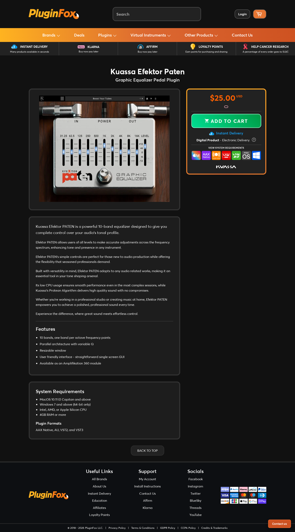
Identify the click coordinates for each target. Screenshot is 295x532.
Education (99, 500)
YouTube (195, 515)
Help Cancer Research (270, 47)
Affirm (152, 47)
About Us (99, 486)
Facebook (195, 479)
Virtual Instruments (148, 35)
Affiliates (99, 508)
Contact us (279, 523)
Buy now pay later (88, 51)
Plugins (105, 35)
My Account (147, 479)
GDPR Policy (167, 527)
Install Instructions (147, 486)
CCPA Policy (188, 527)
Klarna (93, 47)
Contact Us (242, 35)
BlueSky (195, 500)
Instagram (195, 486)
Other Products (199, 35)
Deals (79, 35)
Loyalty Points (211, 47)
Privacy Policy (117, 527)
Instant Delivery (34, 47)
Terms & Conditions (143, 527)
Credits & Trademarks (214, 527)
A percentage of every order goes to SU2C (266, 51)
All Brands (99, 479)
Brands (49, 35)
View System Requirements (226, 147)
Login (242, 14)
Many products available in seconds (29, 51)
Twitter (195, 493)
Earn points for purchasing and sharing (206, 51)
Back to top (147, 450)
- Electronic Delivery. (223, 140)
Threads (195, 508)
